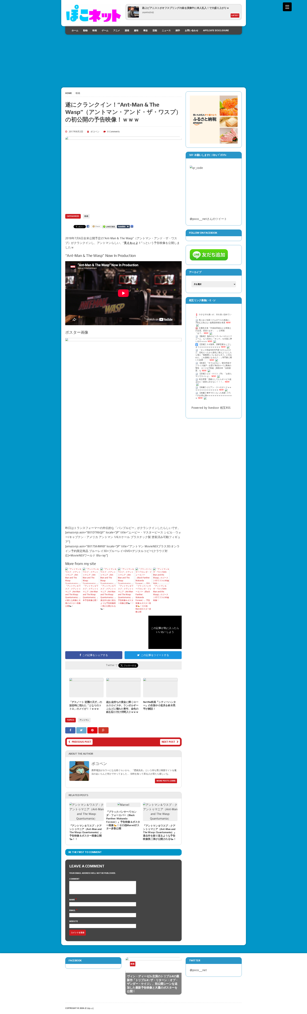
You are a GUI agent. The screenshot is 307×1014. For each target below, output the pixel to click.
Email (72, 910)
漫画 (127, 30)
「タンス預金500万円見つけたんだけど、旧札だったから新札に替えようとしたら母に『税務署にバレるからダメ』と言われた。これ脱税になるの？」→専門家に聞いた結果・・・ (213, 355)
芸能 (155, 30)
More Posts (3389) (166, 781)
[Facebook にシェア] (88, 226)
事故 (145, 30)
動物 (85, 30)
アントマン (84, 720)
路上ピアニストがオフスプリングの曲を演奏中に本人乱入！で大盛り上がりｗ (185, 7)
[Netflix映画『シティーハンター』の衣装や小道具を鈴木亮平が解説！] (160, 694)
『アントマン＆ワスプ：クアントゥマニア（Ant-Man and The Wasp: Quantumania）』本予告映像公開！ (91, 593)
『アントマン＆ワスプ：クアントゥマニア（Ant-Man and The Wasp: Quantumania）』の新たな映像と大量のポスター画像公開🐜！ (73, 596)
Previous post (81, 741)
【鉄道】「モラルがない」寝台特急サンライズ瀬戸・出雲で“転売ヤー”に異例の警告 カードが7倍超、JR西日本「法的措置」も (213, 367)
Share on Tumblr (123, 226)
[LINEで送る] (109, 226)
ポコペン (95, 131)
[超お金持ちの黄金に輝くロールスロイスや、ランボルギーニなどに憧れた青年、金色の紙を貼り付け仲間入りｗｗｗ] (123, 694)
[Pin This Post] (92, 730)
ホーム (75, 30)
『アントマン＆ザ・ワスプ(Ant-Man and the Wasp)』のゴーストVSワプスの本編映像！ (161, 593)
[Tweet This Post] (81, 730)
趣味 (136, 30)
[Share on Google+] (103, 730)
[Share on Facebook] (70, 730)
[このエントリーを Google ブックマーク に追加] (132, 226)
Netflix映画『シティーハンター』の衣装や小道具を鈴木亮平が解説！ (159, 705)
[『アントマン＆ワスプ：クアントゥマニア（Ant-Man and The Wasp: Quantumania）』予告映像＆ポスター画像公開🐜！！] (86, 818)
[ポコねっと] (93, 13)
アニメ (116, 30)
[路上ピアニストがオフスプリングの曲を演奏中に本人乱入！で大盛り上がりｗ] (133, 16)
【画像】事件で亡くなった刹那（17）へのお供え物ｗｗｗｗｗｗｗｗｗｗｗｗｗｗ (213, 395)
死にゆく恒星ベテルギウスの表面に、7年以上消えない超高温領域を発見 (213, 321)
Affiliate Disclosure (216, 30)
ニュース (166, 30)
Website (73, 921)
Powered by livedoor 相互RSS (210, 407)
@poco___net (198, 970)
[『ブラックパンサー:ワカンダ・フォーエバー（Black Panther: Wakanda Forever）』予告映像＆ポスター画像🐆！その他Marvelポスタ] (123, 804)
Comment (74, 879)
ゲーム (105, 30)
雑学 (178, 30)
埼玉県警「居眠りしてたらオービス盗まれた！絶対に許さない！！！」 (213, 380)
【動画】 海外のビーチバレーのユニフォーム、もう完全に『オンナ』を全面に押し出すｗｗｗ (213, 338)
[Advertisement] (153, 57)
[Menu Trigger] (287, 6)
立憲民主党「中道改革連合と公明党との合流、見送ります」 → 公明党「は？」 (213, 330)
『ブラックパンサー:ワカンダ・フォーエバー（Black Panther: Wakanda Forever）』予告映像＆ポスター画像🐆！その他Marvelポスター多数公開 (143, 599)
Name (72, 900)
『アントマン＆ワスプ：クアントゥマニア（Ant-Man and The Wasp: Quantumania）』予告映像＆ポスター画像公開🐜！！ (126, 594)
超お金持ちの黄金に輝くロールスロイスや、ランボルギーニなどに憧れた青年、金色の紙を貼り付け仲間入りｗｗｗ (122, 706)
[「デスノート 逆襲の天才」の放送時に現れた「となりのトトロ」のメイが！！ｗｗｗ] (86, 694)
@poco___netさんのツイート (208, 219)
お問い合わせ (191, 30)
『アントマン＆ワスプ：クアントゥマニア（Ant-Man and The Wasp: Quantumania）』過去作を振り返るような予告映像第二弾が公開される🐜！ (108, 597)
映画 (94, 30)
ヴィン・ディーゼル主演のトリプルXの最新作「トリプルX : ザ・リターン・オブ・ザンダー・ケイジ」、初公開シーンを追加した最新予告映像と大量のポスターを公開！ (153, 983)
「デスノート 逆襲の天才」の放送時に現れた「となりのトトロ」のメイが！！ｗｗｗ (85, 705)
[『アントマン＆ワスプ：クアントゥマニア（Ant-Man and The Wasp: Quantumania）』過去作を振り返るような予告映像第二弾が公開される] (160, 818)
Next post (168, 741)
